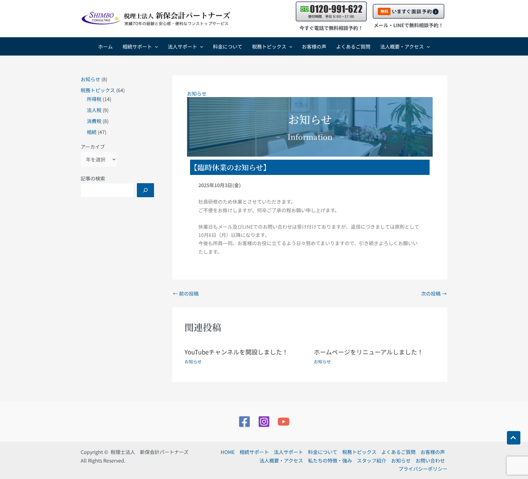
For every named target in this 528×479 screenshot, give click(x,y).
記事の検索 (93, 178)
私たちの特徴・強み (330, 460)
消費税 (94, 121)
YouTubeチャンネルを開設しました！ (236, 351)
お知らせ (90, 79)
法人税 (94, 110)
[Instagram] (264, 421)
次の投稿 (434, 293)
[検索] (145, 190)
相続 (92, 132)
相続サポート (137, 46)
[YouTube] (283, 421)
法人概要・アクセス (402, 46)
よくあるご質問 (353, 46)
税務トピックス (269, 46)
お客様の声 (314, 46)
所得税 (94, 99)
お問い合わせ (430, 460)
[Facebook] (244, 421)
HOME (228, 451)
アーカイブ (93, 146)
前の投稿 (186, 293)
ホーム (105, 46)
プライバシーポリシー (422, 468)
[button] (155, 46)
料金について (227, 46)
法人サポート (182, 46)
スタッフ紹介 (371, 460)
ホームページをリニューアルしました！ (368, 351)
